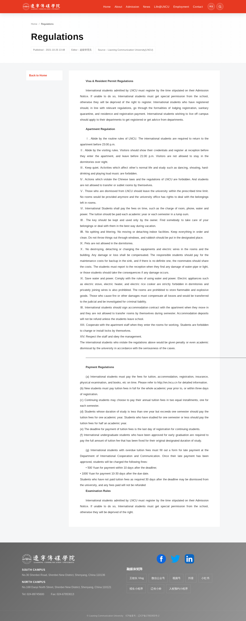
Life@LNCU (161, 6)
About (118, 6)
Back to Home (38, 75)
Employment (181, 6)
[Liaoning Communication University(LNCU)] (41, 6)
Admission (132, 6)
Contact (198, 6)
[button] (219, 6)
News (146, 6)
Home (107, 6)
